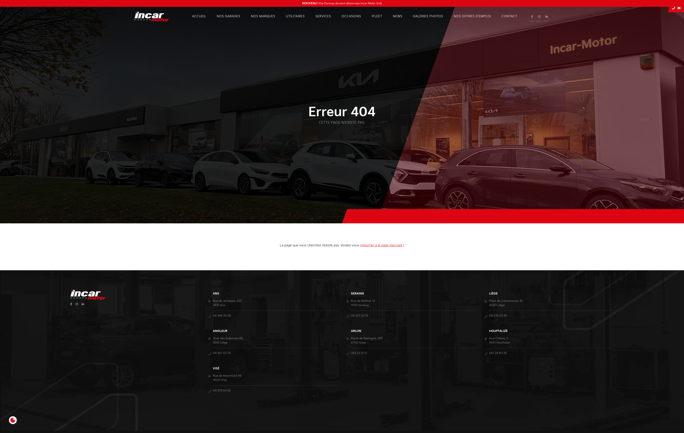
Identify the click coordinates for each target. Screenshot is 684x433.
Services (323, 16)
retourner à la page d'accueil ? (382, 245)
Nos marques (263, 16)
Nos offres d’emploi (472, 16)
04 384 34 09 (222, 315)
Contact (509, 16)
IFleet (377, 16)
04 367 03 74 (222, 353)
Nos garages (228, 16)
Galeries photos (428, 16)
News (397, 16)
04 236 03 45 (498, 315)
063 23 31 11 (359, 353)
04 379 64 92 (222, 390)
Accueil (199, 16)
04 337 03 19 (359, 315)
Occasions (351, 16)
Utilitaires (295, 16)
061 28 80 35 (498, 353)
